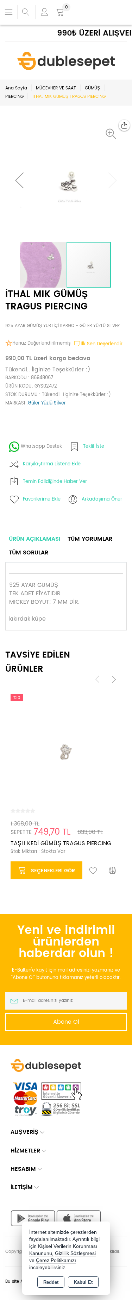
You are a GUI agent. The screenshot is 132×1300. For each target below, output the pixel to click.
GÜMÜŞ (92, 88)
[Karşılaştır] (113, 871)
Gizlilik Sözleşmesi (75, 1253)
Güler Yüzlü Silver (47, 403)
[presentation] (97, 678)
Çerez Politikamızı (56, 1260)
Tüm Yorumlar (90, 539)
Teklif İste (93, 446)
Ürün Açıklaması (35, 539)
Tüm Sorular (28, 552)
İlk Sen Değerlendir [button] (101, 344)
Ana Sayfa (16, 88)
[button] (113, 134)
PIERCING (14, 96)
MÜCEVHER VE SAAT (56, 88)
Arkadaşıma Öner (102, 499)
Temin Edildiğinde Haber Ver (55, 481)
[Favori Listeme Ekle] (93, 871)
